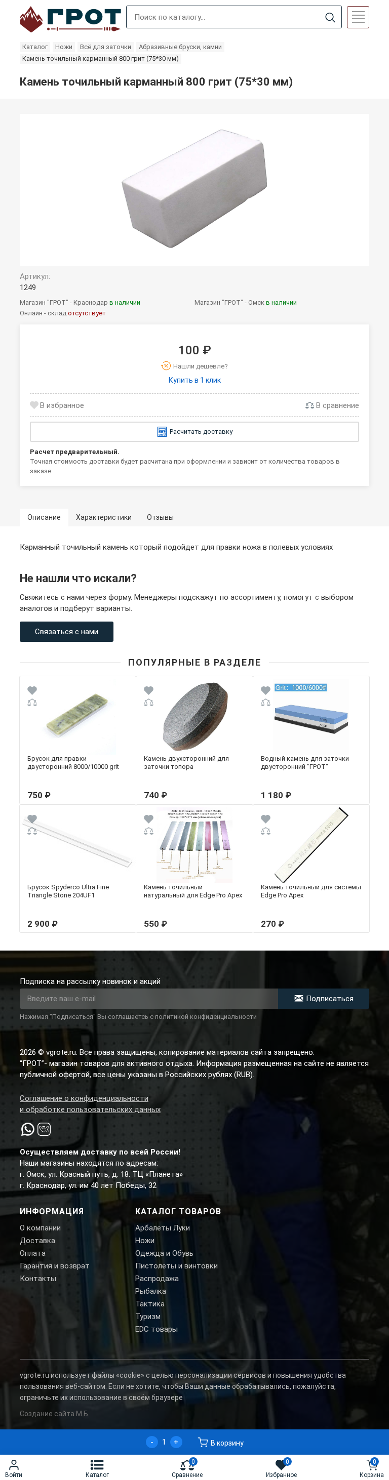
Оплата (33, 1253)
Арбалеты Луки (162, 1227)
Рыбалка (150, 1291)
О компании (40, 1227)
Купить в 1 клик (195, 380)
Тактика (150, 1303)
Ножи (144, 1240)
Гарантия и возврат (55, 1265)
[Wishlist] (32, 692)
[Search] (330, 17)
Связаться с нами (66, 631)
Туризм (148, 1316)
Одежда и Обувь (164, 1253)
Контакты (38, 1278)
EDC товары (156, 1329)
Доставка (37, 1240)
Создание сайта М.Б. (55, 1414)
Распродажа (157, 1278)
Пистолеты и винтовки (176, 1265)
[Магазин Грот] (70, 19)
